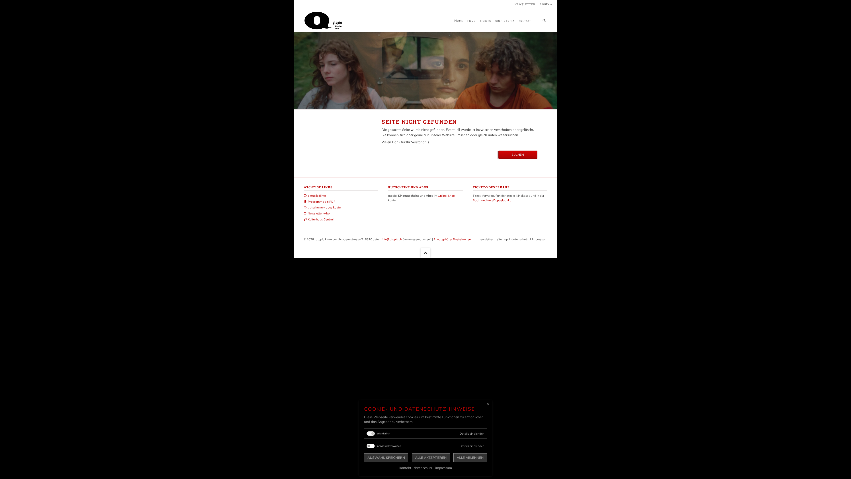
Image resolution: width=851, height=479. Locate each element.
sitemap (502, 239)
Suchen (543, 21)
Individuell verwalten (389, 446)
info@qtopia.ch (392, 239)
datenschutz (520, 239)
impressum (539, 239)
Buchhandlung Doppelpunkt (492, 200)
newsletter (525, 4)
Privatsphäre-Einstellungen (452, 239)
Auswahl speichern (386, 457)
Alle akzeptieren (431, 457)
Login (545, 4)
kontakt (405, 468)
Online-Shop (446, 195)
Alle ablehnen (470, 457)
